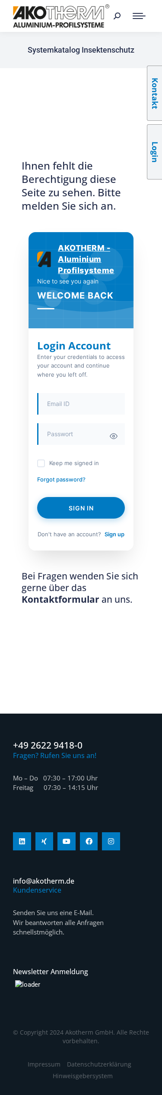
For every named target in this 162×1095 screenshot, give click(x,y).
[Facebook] (89, 841)
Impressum (44, 1064)
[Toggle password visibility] (113, 436)
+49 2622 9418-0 (48, 745)
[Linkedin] (22, 841)
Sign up (114, 534)
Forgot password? (61, 479)
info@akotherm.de (43, 881)
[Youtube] (66, 841)
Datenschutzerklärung (99, 1064)
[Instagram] (111, 841)
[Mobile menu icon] (139, 16)
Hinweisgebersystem (83, 1076)
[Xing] (44, 841)
